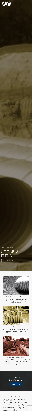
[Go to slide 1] (14, 266)
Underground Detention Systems (16, 357)
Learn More (16, 384)
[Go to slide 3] (17, 266)
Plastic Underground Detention (16, 327)
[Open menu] (29, 4)
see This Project (10, 260)
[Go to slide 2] (16, 266)
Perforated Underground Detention (16, 296)
